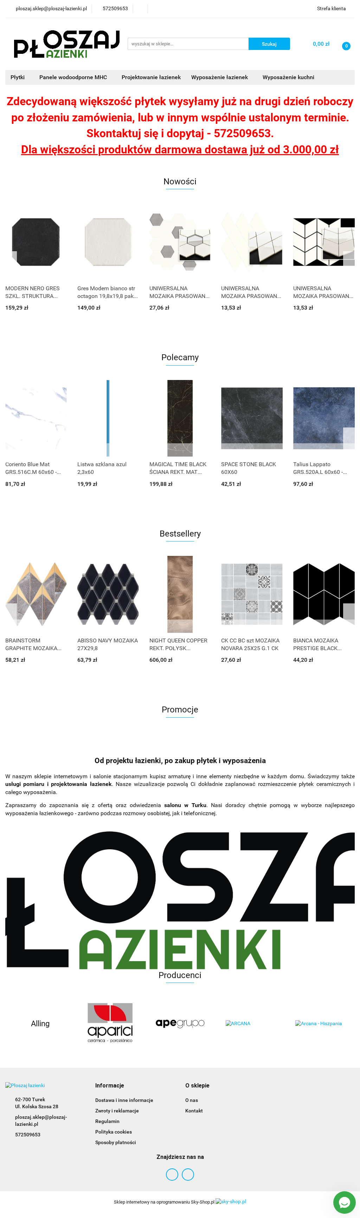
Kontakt (194, 1111)
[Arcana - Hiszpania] (320, 1023)
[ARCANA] (250, 1023)
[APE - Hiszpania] (180, 1023)
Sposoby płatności (115, 1142)
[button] (109, 1086)
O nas (191, 1100)
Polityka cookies (113, 1132)
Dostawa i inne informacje (124, 1100)
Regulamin (107, 1121)
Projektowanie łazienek (151, 77)
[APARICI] (110, 1023)
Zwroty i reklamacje (117, 1111)
